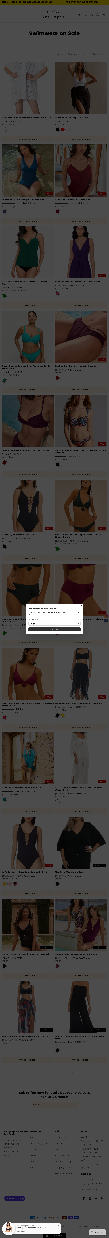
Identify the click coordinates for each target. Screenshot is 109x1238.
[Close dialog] (81, 605)
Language (33, 619)
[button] (54, 623)
